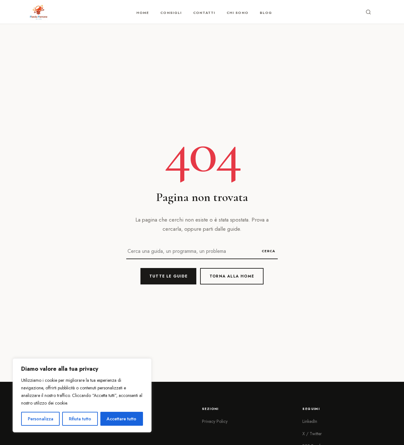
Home (142, 12)
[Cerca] (368, 12)
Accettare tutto (121, 419)
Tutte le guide (168, 276)
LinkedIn (309, 421)
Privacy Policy (215, 421)
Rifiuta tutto (80, 419)
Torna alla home (232, 276)
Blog (266, 12)
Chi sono (237, 12)
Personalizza (40, 419)
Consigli (171, 12)
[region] (82, 395)
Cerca (269, 250)
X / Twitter (312, 433)
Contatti (204, 12)
